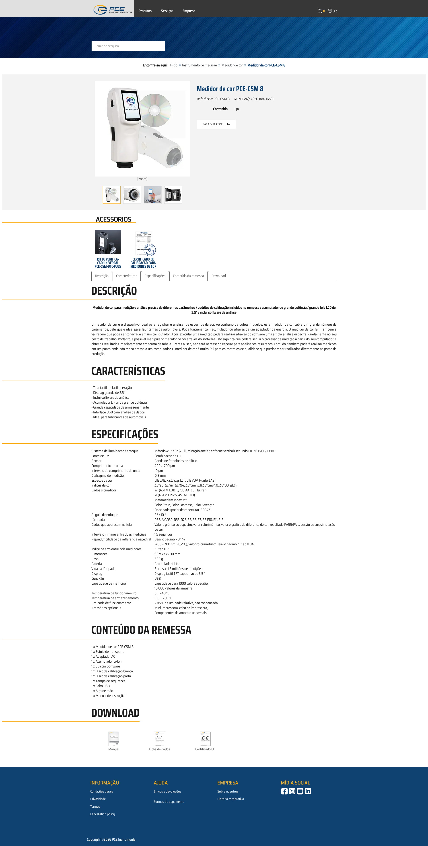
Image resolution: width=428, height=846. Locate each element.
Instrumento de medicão (199, 65)
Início (173, 65)
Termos (95, 806)
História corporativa (230, 799)
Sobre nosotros (228, 791)
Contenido (220, 108)
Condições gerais (101, 791)
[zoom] (142, 179)
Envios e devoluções (167, 791)
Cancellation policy (102, 814)
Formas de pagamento (169, 801)
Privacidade (98, 799)
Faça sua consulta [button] (216, 124)
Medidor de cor (232, 65)
